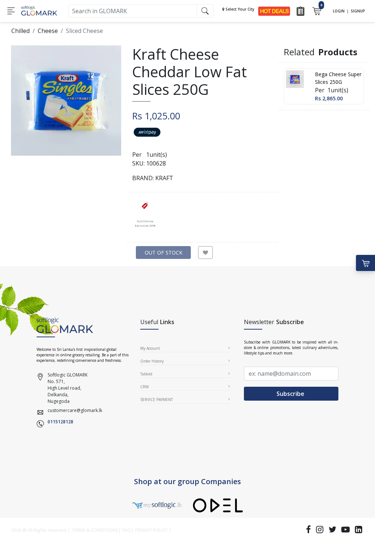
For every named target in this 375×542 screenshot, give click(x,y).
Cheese (48, 31)
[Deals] (274, 10)
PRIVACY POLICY (151, 530)
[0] (316, 10)
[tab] (145, 214)
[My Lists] (300, 10)
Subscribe (291, 394)
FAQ (126, 530)
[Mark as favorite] (205, 252)
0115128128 (60, 422)
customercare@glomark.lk (75, 410)
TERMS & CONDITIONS (94, 530)
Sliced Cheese (84, 31)
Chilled (20, 31)
